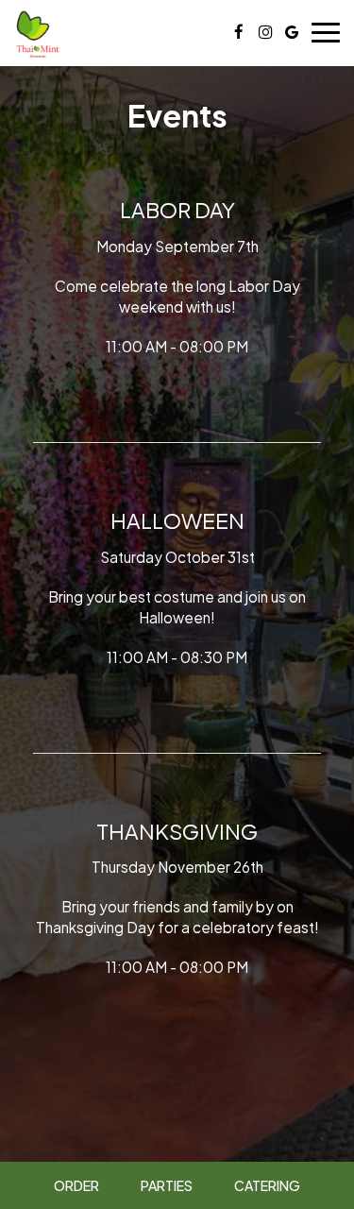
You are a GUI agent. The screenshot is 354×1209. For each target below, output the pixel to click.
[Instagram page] (265, 32)
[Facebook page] (239, 32)
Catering (267, 1185)
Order (76, 1185)
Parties (167, 1185)
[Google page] (291, 32)
